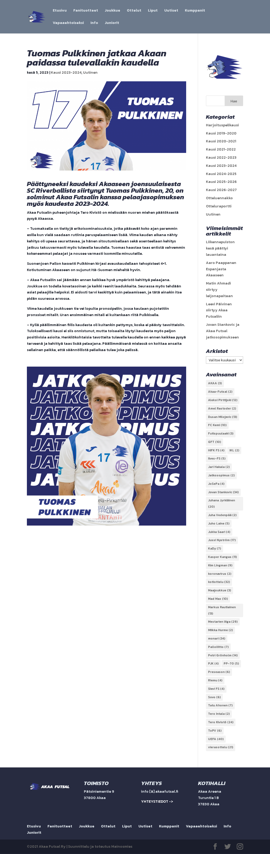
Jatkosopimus (221, 475)
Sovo (214, 697)
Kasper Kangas (222, 557)
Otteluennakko (219, 198)
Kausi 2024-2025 (221, 174)
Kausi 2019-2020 (221, 133)
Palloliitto (218, 647)
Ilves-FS (216, 458)
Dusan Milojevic (222, 416)
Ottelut (134, 11)
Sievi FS (216, 688)
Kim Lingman (220, 565)
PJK (213, 663)
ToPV (214, 730)
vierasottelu (220, 747)
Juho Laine (218, 523)
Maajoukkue (219, 590)
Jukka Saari (219, 532)
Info (94, 23)
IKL (234, 450)
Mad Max (218, 598)
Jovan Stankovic (223, 492)
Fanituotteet (85, 11)
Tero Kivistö (220, 722)
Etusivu (60, 11)
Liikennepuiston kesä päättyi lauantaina (220, 248)
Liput (153, 11)
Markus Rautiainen (222, 610)
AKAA (215, 383)
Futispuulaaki (220, 433)
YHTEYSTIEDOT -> (157, 801)
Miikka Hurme (220, 630)
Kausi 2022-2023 (221, 157)
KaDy (214, 548)
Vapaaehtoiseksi (68, 23)
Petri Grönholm (223, 655)
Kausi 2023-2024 (66, 72)
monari (216, 638)
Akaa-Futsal (220, 391)
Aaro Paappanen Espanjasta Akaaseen (221, 269)
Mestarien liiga (223, 621)
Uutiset (171, 11)
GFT (214, 442)
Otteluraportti (219, 206)
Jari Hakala (219, 467)
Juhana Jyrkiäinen (221, 503)
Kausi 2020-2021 (221, 141)
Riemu (215, 680)
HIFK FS (216, 450)
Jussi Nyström (222, 540)
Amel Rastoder (222, 408)
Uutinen (90, 72)
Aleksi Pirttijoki (222, 400)
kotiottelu (219, 582)
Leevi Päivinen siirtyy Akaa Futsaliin (219, 310)
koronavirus (219, 573)
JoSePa (216, 483)
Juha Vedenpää (222, 515)
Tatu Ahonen (220, 705)
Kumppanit (195, 11)
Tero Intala (219, 713)
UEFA (216, 739)
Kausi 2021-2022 (221, 149)
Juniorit (112, 23)
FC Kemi (217, 425)
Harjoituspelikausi (222, 125)
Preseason (219, 672)
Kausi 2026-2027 (221, 190)
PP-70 (231, 663)
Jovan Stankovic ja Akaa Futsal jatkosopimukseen (222, 331)
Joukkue (112, 11)
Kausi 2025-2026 (221, 181)
